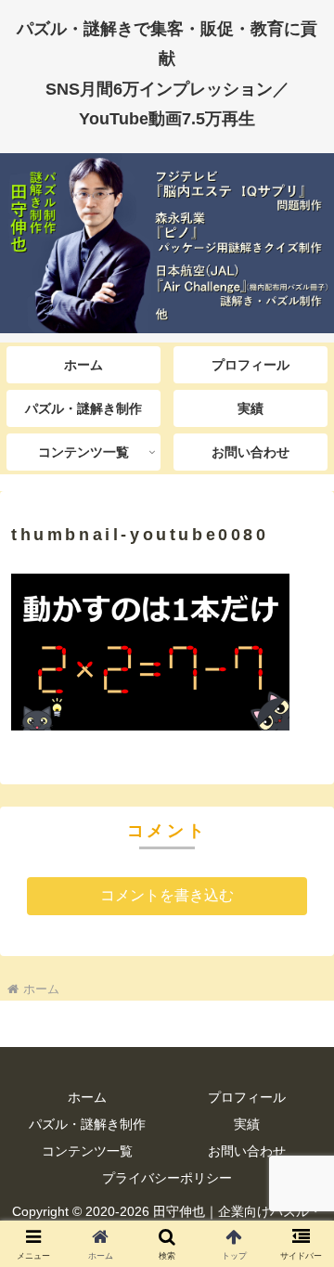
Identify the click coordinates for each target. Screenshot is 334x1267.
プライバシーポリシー (167, 1177)
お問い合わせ (247, 1151)
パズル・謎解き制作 (87, 1124)
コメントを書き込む (167, 895)
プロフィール (247, 1097)
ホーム (87, 1097)
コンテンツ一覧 (87, 1151)
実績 (247, 1124)
